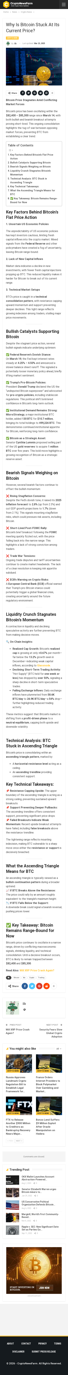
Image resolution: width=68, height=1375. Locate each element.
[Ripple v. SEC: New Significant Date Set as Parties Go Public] (12, 1230)
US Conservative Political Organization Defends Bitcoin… (38, 1203)
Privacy (42, 1343)
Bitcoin (16, 978)
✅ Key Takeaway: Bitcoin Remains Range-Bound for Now (33, 200)
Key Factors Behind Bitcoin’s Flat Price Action (31, 156)
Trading (41, 978)
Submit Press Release (44, 1351)
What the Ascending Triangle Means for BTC (32, 192)
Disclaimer (18, 1351)
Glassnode (43, 665)
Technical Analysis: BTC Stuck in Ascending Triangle (28, 180)
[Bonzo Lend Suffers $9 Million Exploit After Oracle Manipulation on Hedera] (49, 1106)
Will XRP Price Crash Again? (37, 970)
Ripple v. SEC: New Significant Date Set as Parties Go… (40, 1228)
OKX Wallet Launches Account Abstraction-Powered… (38, 1178)
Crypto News (12, 38)
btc (24, 978)
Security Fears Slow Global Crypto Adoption (50, 1033)
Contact (26, 1343)
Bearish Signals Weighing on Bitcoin (30, 166)
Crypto (31, 978)
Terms (57, 1343)
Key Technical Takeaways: (24, 186)
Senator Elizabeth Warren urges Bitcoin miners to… (39, 1190)
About (10, 1343)
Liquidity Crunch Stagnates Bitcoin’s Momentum (30, 172)
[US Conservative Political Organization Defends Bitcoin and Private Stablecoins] (12, 1205)
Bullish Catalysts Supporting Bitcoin (30, 162)
